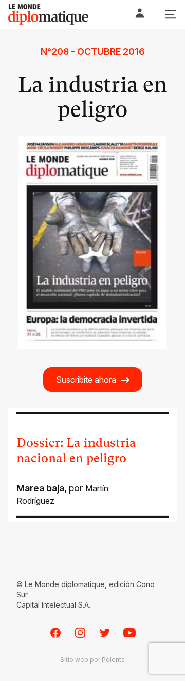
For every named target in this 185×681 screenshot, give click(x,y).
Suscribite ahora (86, 379)
